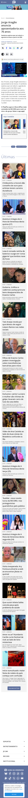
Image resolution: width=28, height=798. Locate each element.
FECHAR (14, 794)
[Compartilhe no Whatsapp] (14, 48)
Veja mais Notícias (14, 688)
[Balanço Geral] (14, 7)
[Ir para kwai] (18, 773)
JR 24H (5, 751)
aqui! (22, 111)
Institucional (9, 761)
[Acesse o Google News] (18, 48)
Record (2, 18)
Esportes (7, 741)
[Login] (25, 2)
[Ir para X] (14, 778)
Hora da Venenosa (10, 18)
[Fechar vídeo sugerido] (25, 64)
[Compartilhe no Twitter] (3, 48)
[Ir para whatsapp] (18, 778)
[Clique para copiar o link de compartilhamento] (21, 48)
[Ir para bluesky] (6, 773)
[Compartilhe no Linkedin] (10, 48)
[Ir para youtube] (22, 778)
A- (11, 54)
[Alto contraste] (2, 54)
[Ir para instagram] (14, 773)
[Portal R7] (14, 2)
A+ (7, 54)
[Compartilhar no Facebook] (7, 48)
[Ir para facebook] (10, 773)
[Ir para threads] (22, 773)
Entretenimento (10, 746)
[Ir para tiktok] (10, 778)
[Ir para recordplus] (6, 778)
